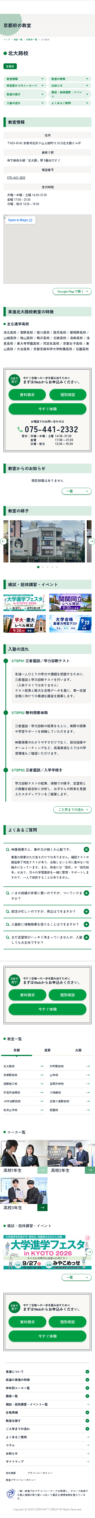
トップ (6, 39)
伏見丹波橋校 (11, 1092)
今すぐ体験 (47, 409)
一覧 (69, 491)
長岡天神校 (57, 1084)
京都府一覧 (31, 39)
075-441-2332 (16, 177)
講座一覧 (12, 1396)
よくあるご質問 (16, 1437)
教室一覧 (18, 39)
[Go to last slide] (3, 541)
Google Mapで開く (70, 291)
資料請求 (27, 394)
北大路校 (9, 1066)
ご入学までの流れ (71, 809)
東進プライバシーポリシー (21, 1480)
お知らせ (12, 1453)
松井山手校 (10, 1110)
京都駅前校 (10, 1075)
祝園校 (54, 1110)
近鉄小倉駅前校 (59, 1101)
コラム (10, 1445)
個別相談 (67, 394)
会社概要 (11, 1473)
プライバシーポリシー (40, 1473)
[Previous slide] (5, 1252)
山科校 (54, 1075)
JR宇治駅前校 (12, 1101)
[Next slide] (91, 541)
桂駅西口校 (10, 1084)
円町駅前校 (57, 1066)
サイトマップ (15, 1461)
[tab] (38, 567)
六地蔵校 (55, 1092)
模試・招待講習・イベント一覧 (27, 1404)
